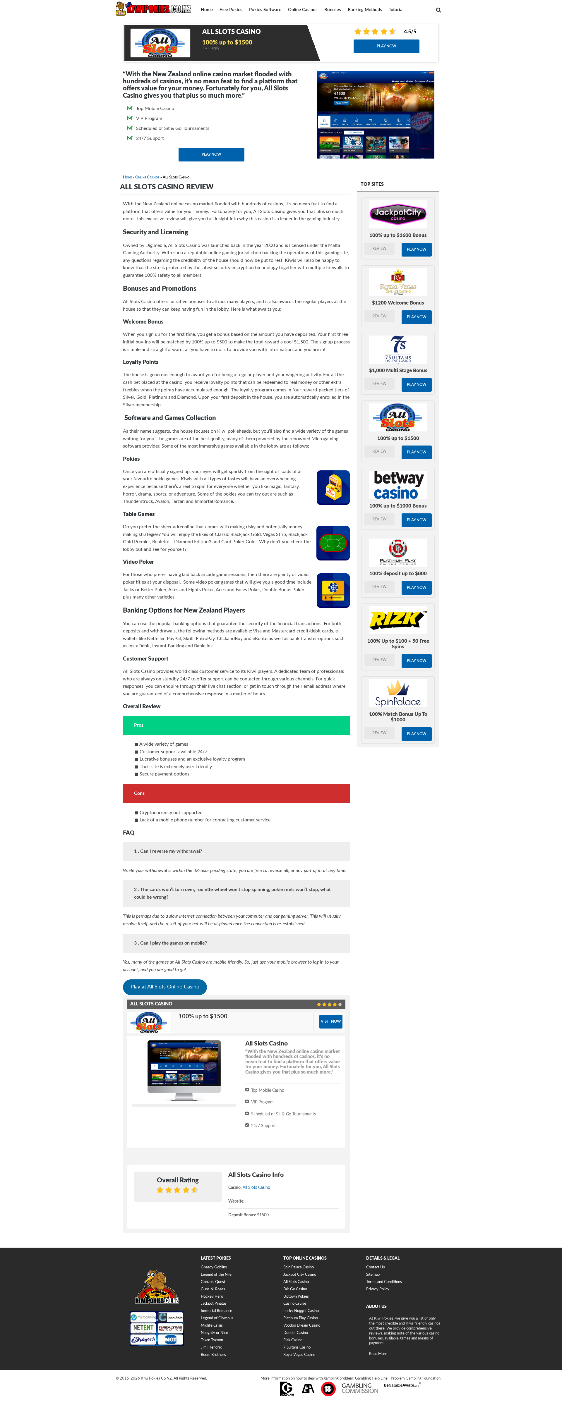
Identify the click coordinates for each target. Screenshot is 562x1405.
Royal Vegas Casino (299, 1355)
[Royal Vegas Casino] (398, 282)
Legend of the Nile (216, 1275)
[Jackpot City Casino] (398, 214)
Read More (378, 1354)
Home (207, 10)
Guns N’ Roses (213, 1289)
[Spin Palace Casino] (398, 693)
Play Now (386, 46)
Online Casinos (303, 10)
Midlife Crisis (212, 1325)
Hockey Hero (212, 1297)
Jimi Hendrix (211, 1347)
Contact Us (375, 1267)
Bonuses (332, 10)
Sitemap (373, 1275)
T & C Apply (211, 48)
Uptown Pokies (296, 1297)
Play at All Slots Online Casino (165, 987)
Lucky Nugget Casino (301, 1311)
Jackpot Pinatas (214, 1304)
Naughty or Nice (214, 1333)
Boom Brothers (213, 1355)
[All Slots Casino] (398, 417)
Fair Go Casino (295, 1289)
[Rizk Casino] (398, 620)
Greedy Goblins (214, 1267)
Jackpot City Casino (299, 1275)
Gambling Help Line (371, 1378)
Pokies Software (265, 10)
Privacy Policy (377, 1289)
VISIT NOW (331, 1022)
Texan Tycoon (212, 1340)
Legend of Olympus (217, 1318)
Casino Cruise (294, 1304)
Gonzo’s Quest (213, 1282)
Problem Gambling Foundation (416, 1378)
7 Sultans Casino (297, 1347)
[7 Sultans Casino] (398, 350)
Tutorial (396, 10)
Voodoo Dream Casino (301, 1325)
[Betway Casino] (398, 485)
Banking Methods (365, 10)
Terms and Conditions (384, 1282)
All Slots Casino (256, 1188)
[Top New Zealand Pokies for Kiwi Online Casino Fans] (154, 8)
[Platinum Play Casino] (398, 553)
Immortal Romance (216, 1311)
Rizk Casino (292, 1340)
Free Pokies (231, 10)
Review (379, 249)
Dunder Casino (295, 1333)
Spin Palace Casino (298, 1267)
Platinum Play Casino (300, 1318)
